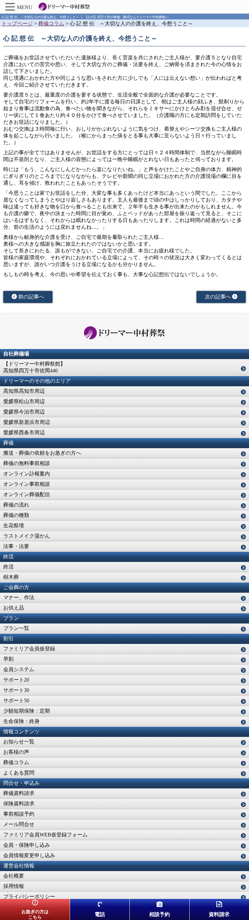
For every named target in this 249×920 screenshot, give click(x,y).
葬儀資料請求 (18, 793)
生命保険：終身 (21, 721)
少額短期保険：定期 (26, 711)
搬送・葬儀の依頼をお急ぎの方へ (42, 453)
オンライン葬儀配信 (26, 494)
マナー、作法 (18, 597)
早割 (8, 659)
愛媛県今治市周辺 (24, 411)
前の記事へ (30, 296)
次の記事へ (218, 296)
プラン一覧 (16, 628)
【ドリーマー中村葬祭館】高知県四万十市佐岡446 (34, 367)
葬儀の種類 (16, 515)
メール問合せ (18, 824)
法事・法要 (16, 546)
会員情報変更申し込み (29, 855)
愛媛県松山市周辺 (24, 401)
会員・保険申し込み (26, 845)
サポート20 (16, 679)
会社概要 (13, 876)
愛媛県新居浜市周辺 (26, 422)
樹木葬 (11, 577)
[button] (11, 6)
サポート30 (16, 690)
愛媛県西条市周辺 (24, 432)
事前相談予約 (18, 814)
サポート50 (16, 700)
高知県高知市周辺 (24, 391)
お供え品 (13, 608)
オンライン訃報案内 (26, 473)
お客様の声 (16, 752)
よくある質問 (18, 772)
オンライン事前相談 (26, 484)
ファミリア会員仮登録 (29, 648)
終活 (8, 566)
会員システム (18, 669)
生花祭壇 (13, 525)
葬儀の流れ (16, 504)
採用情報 (13, 886)
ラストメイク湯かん (26, 536)
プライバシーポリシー (29, 896)
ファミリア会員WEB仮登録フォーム (45, 834)
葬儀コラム (16, 762)
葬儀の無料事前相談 (26, 463)
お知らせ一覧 (18, 741)
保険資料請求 (18, 803)
